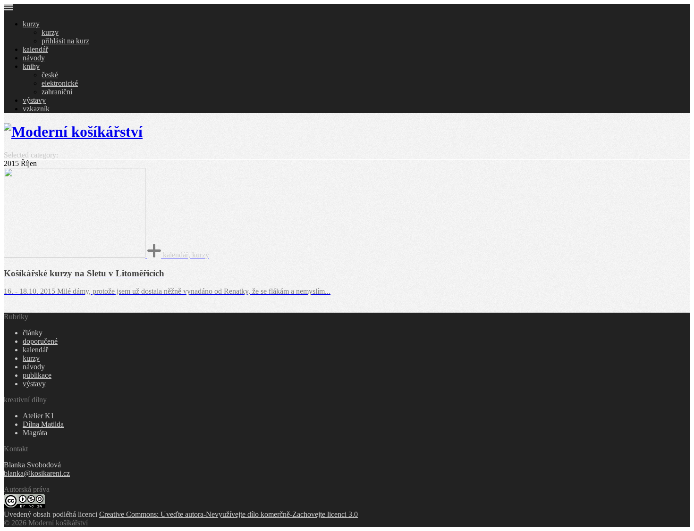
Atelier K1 (38, 416)
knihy (31, 66)
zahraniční (57, 92)
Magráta (35, 433)
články (32, 333)
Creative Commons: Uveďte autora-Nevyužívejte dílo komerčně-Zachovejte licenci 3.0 (228, 514)
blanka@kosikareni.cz (37, 473)
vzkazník (36, 109)
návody (34, 58)
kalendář (35, 49)
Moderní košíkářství (58, 523)
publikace (37, 375)
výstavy (34, 100)
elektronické (60, 83)
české (50, 75)
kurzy (31, 24)
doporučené (40, 341)
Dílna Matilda (43, 424)
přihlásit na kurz (65, 41)
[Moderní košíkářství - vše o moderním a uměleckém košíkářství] (73, 131)
